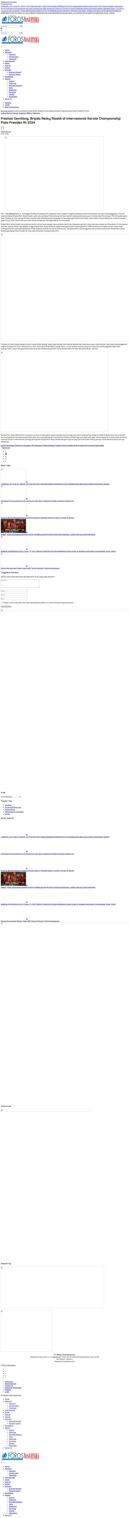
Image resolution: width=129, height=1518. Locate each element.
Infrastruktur (14, 57)
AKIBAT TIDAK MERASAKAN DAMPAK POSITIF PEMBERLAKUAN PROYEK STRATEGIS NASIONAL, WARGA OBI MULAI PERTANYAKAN (64, 11)
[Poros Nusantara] (20, 24)
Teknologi (12, 59)
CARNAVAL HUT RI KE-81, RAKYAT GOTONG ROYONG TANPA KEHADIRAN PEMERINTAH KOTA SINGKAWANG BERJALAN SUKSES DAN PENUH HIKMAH (58, 6)
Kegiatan (22, 113)
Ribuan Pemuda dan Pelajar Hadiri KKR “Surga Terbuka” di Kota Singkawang (30, 568)
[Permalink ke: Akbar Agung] (2, 129)
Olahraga (12, 83)
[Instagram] (5, 1371)
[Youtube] (5, 1373)
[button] (21, 26)
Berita (9, 113)
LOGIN (7, 105)
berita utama (10, 810)
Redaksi (8, 103)
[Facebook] (5, 1369)
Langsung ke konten (9, 2)
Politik (7, 63)
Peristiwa (12, 92)
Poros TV (8, 99)
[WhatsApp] (5, 1376)
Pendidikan (9, 77)
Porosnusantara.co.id (13, 807)
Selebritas (13, 90)
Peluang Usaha (14, 74)
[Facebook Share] (5, 451)
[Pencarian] (1, 31)
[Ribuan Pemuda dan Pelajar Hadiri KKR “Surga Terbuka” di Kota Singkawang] (14, 566)
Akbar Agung (6, 131)
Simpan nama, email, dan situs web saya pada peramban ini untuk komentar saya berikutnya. (38, 602)
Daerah (8, 66)
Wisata (11, 94)
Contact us (9, 1386)
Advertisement (10, 1384)
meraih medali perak (69, 445)
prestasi (81, 445)
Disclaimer (9, 1382)
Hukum (7, 68)
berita (7, 814)
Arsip (3, 797)
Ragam (8, 79)
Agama (12, 81)
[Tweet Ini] (6, 454)
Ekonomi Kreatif (15, 72)
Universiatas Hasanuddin (94, 445)
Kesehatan (13, 97)
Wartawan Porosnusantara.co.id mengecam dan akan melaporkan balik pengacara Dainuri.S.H (62, 7)
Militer (29, 113)
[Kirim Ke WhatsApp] (5, 461)
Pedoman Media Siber (13, 1388)
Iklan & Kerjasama (12, 107)
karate (3, 445)
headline (8, 805)
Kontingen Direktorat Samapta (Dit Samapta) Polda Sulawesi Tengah (34, 445)
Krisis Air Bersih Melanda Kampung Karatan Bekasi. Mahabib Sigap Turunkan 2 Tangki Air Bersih (37, 518)
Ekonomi (8, 70)
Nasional (8, 52)
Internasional (10, 61)
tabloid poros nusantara (14, 812)
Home (7, 50)
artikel (3, 113)
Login (7, 1392)
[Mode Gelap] (1, 28)
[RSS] (5, 1378)
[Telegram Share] (5, 459)
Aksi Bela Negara (15, 86)
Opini (11, 88)
